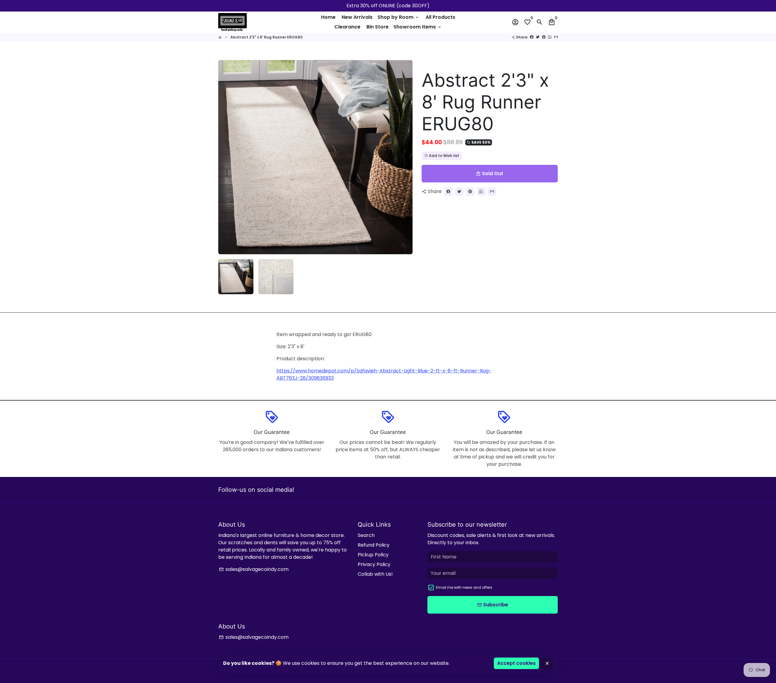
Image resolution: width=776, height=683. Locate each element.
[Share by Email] (556, 37)
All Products (440, 17)
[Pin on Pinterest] (544, 37)
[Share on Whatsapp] (550, 37)
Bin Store (377, 26)
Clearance (347, 26)
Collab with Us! (375, 574)
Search (366, 535)
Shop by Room (398, 17)
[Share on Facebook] (532, 37)
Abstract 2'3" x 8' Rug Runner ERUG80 (266, 37)
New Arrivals (357, 17)
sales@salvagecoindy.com (254, 569)
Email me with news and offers (464, 587)
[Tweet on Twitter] (538, 37)
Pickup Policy (373, 554)
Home (328, 17)
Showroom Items (417, 26)
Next (404, 157)
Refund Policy (374, 544)
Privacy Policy (374, 564)
